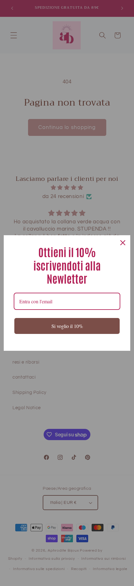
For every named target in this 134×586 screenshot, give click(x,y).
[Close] (122, 242)
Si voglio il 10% (67, 326)
